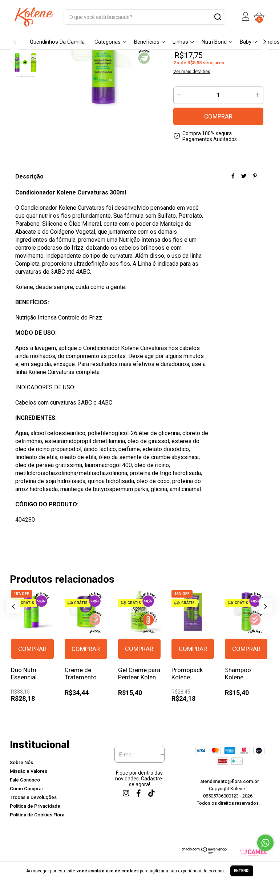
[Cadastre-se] (160, 754)
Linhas (180, 42)
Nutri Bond (214, 42)
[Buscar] (217, 18)
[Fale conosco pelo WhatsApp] (265, 843)
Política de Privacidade (35, 806)
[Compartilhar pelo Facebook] (233, 176)
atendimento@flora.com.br (229, 781)
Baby (245, 42)
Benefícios (146, 42)
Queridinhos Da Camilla (57, 42)
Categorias (107, 42)
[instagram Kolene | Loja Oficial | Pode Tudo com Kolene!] (125, 792)
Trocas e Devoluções (33, 797)
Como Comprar (26, 788)
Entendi (242, 871)
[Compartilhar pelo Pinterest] (255, 176)
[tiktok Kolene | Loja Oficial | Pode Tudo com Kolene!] (151, 792)
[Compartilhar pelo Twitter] (243, 176)
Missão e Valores (28, 771)
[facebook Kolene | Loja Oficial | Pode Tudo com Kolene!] (138, 792)
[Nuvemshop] (204, 852)
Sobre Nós (21, 762)
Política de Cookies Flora (37, 814)
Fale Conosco (25, 780)
